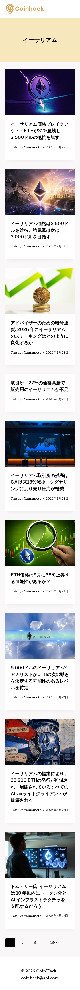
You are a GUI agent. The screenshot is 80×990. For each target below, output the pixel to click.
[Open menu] (70, 8)
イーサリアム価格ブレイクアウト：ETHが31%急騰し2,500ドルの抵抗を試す (39, 130)
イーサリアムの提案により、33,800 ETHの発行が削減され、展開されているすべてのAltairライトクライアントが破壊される (39, 787)
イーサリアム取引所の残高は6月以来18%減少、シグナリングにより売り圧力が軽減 (39, 482)
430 (53, 942)
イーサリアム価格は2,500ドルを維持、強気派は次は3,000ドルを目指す (39, 230)
